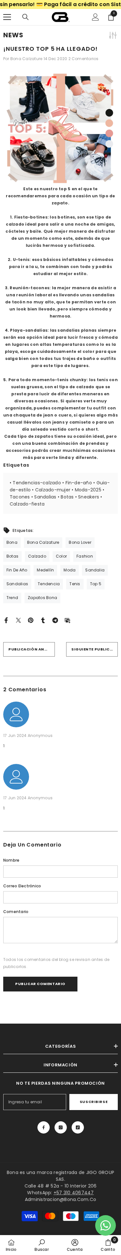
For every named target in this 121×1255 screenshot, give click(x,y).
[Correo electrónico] (67, 620)
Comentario (15, 911)
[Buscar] (25, 17)
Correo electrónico (22, 886)
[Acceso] (95, 17)
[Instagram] (61, 1127)
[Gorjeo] (18, 620)
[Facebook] (6, 620)
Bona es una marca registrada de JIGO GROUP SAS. (60, 1175)
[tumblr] (43, 620)
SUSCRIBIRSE (93, 1101)
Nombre (11, 860)
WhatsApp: (60, 1192)
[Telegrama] (55, 620)
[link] (41, 1245)
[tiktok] (78, 1127)
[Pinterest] (31, 620)
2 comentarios (83, 58)
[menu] (7, 17)
